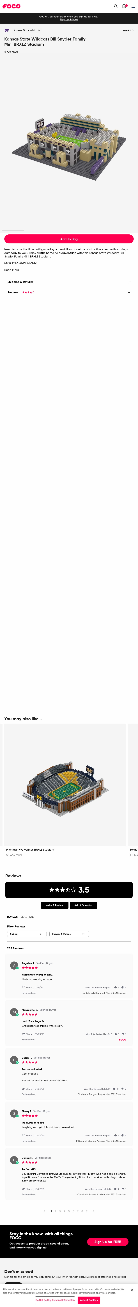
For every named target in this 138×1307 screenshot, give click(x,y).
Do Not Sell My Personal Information (55, 1300)
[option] (69, 18)
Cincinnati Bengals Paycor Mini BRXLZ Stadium (102, 1094)
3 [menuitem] (60, 1211)
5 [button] (102, 230)
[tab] (55, 905)
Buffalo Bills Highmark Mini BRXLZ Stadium (104, 993)
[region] (69, 1295)
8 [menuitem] (82, 1211)
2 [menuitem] (55, 1211)
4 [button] (80, 230)
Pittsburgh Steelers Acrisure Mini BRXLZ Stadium (101, 1141)
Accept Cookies (89, 1300)
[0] (124, 6)
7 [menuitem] (78, 1211)
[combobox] (27, 934)
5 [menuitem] (69, 1211)
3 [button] (57, 230)
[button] (28, 987)
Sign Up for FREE (108, 1242)
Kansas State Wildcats (27, 30)
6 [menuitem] (73, 1211)
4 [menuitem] (64, 1211)
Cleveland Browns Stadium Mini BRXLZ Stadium (101, 1195)
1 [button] (13, 230)
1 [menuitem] (51, 1211)
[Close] (132, 1290)
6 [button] (125, 230)
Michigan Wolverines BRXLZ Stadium (30, 849)
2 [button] (35, 230)
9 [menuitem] (87, 1211)
